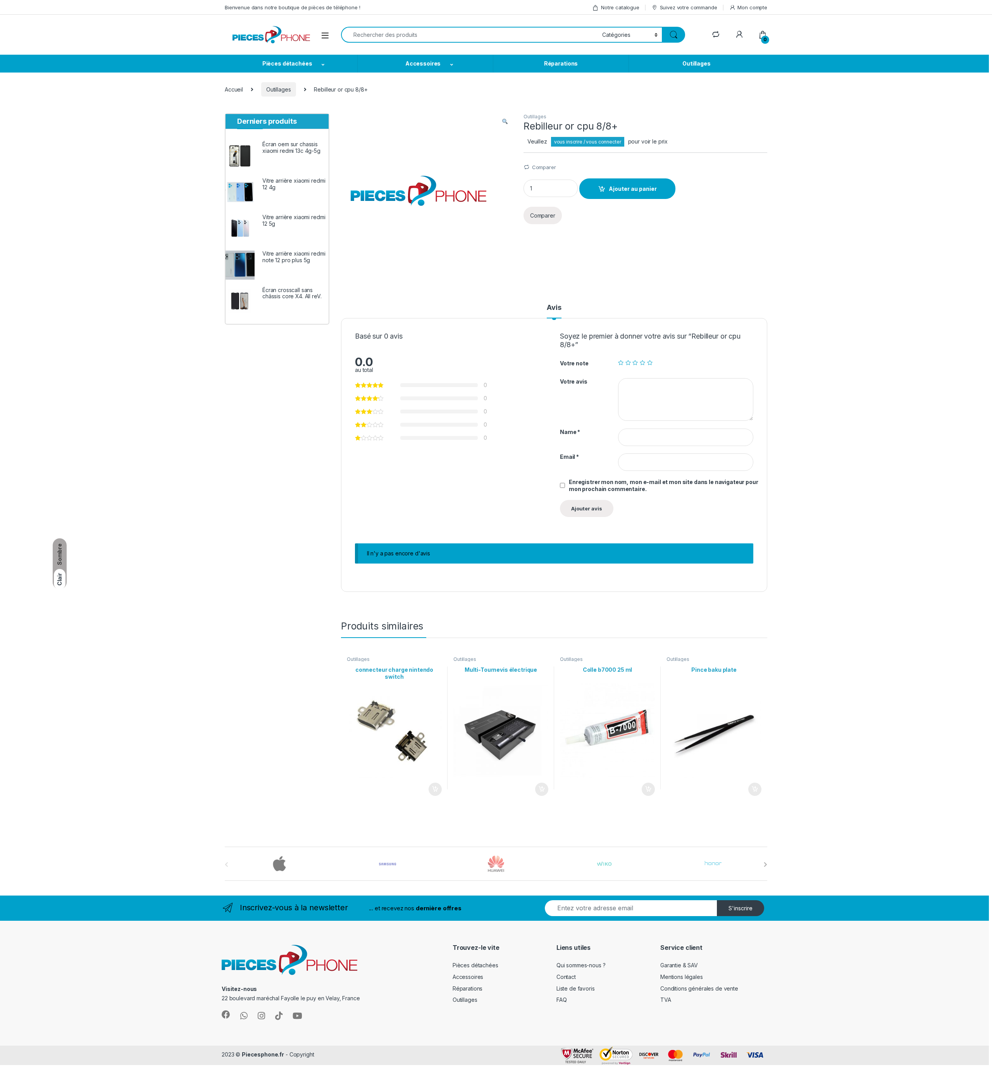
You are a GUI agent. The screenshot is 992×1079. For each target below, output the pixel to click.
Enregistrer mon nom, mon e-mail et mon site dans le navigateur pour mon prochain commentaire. (663, 485)
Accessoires (423, 63)
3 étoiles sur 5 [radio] (635, 362)
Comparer (544, 167)
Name (570, 432)
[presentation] (765, 864)
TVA (665, 999)
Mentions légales (681, 977)
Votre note (574, 363)
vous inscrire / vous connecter (587, 142)
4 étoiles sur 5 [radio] (642, 362)
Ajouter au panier (633, 188)
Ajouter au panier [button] (433, 789)
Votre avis (573, 381)
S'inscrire (740, 908)
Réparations (561, 63)
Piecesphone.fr (263, 1054)
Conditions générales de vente (699, 988)
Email (569, 456)
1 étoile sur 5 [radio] (620, 362)
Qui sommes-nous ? (581, 965)
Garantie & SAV (679, 965)
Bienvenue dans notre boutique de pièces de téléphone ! (292, 7)
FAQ (561, 999)
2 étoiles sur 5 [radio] (628, 362)
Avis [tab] (554, 307)
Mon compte (752, 7)
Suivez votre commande (688, 7)
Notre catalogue (620, 7)
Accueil (234, 89)
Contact (566, 977)
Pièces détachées (287, 63)
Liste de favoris (575, 988)
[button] (505, 121)
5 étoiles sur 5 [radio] (650, 362)
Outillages (696, 63)
